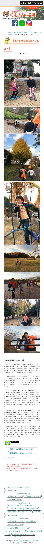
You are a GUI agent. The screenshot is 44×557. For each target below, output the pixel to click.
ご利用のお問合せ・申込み (16, 521)
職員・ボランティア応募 (15, 524)
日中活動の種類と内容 (31, 508)
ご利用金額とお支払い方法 (33, 496)
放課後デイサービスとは (24, 493)
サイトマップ (33, 7)
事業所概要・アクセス (24, 512)
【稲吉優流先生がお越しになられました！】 (21, 453)
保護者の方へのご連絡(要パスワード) (23, 534)
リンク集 (7, 534)
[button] (31, 3)
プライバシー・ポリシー (22, 537)
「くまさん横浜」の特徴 (15, 508)
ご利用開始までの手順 (14, 499)
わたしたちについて (24, 503)
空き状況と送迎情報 (11, 515)
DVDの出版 (36, 512)
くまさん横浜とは (27, 505)
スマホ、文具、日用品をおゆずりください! (18, 528)
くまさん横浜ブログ (8, 457)
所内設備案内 (12, 512)
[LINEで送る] (7, 441)
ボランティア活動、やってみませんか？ (17, 487)
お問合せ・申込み (24, 518)
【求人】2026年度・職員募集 (33, 531)
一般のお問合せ (30, 521)
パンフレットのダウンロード (14, 531)
